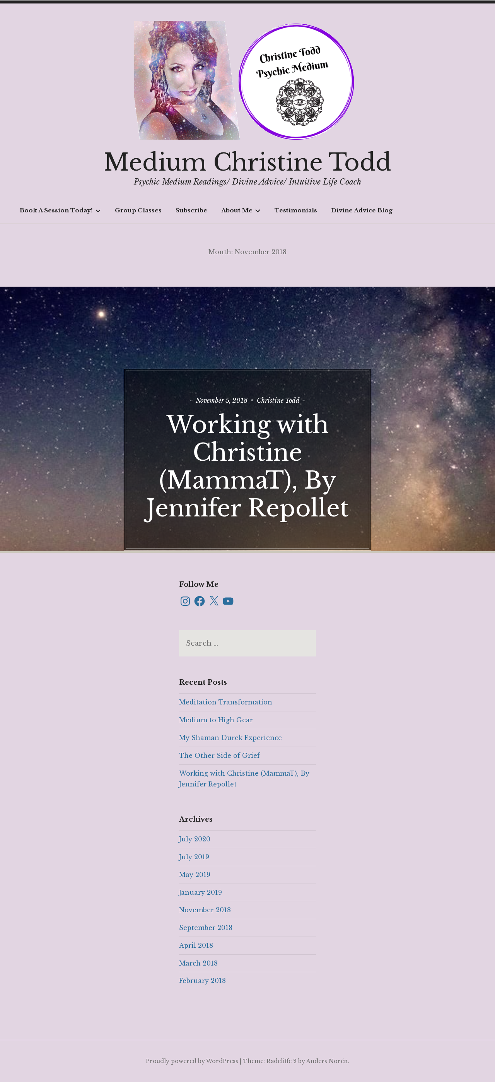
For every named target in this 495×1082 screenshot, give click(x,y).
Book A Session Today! (56, 210)
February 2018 (202, 981)
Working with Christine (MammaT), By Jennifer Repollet (247, 466)
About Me (237, 210)
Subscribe (191, 210)
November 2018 (205, 910)
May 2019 (194, 875)
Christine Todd (278, 400)
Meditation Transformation (225, 702)
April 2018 (196, 945)
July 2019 (194, 857)
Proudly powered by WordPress (192, 1061)
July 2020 (194, 839)
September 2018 (205, 928)
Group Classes (138, 210)
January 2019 (200, 892)
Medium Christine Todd (247, 162)
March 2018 (198, 963)
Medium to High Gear (216, 720)
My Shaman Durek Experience (230, 738)
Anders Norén (327, 1061)
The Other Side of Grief (219, 755)
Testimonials (296, 210)
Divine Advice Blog (362, 210)
